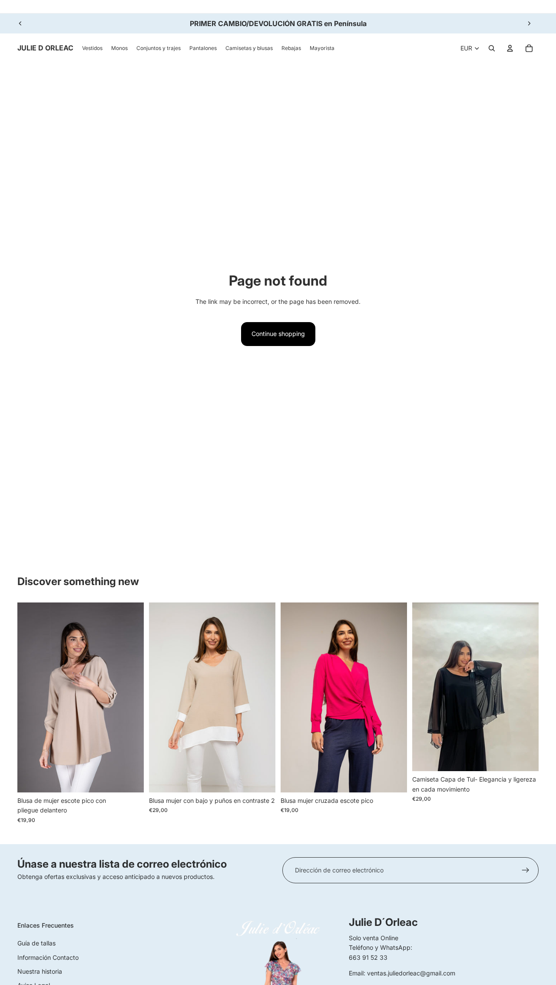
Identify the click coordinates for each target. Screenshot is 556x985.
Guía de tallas (36, 943)
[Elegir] (130, 779)
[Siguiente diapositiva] (529, 23)
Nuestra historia (39, 971)
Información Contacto (48, 957)
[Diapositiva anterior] (20, 23)
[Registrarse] (525, 870)
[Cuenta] (510, 48)
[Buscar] (491, 48)
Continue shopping (278, 333)
